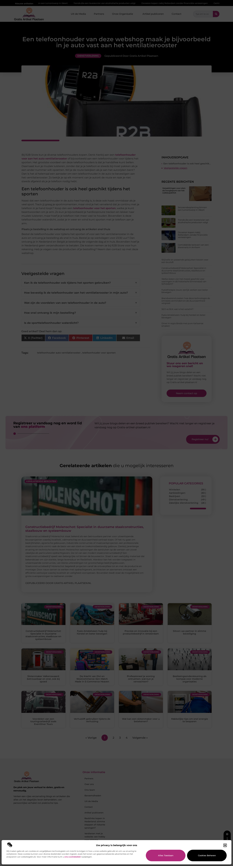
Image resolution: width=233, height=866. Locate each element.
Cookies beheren (207, 855)
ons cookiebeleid (72, 857)
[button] (225, 845)
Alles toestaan (165, 855)
